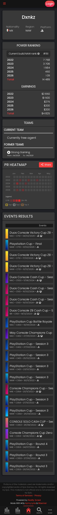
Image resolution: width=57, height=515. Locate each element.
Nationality (12, 26)
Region (30, 26)
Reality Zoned (34, 500)
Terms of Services (24, 495)
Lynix (33, 503)
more (50, 513)
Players (7, 513)
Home (28, 513)
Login (50, 4)
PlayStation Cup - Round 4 (29, 444)
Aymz (28, 503)
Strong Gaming (20, 152)
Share (48, 164)
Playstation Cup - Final (26, 244)
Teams (17, 513)
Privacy (38, 495)
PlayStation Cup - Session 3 (29, 344)
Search (39, 513)
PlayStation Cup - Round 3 (28, 455)
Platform (46, 27)
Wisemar (42, 503)
